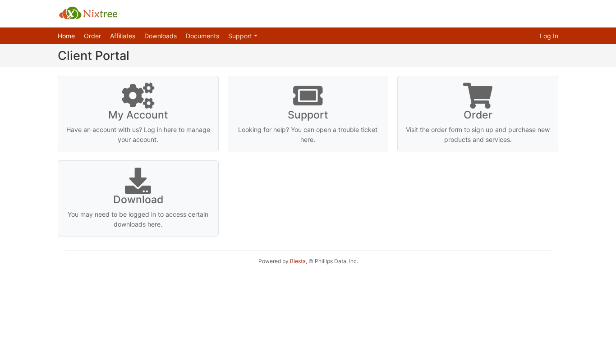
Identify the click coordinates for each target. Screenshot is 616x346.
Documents (202, 36)
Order (92, 36)
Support (241, 36)
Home (66, 36)
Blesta (298, 261)
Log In (549, 36)
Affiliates (122, 36)
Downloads (160, 36)
